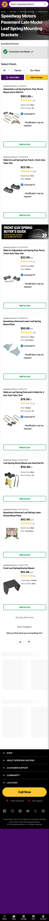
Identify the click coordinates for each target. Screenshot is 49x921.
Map (44, 819)
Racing (3, 12)
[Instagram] (13, 811)
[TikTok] (21, 811)
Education (35, 819)
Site (41, 819)
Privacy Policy (7, 819)
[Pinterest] (44, 811)
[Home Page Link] (4, 4)
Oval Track (12, 12)
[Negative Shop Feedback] (29, 642)
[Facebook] (5, 811)
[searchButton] (44, 4)
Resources (27, 819)
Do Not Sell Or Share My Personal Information (24, 822)
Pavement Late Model (27, 12)
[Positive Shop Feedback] (20, 642)
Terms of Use (18, 819)
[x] (36, 811)
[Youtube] (28, 811)
